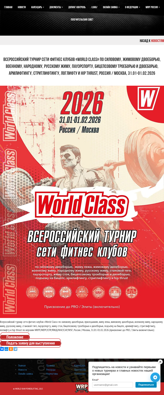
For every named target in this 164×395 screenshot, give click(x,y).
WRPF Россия (152, 7)
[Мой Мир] (6, 349)
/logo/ (94, 7)
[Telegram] (15, 349)
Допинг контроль (77, 7)
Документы (55, 7)
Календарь (36, 7)
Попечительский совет (82, 19)
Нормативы (52, 373)
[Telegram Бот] (155, 377)
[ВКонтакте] (2, 349)
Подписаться (146, 384)
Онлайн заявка (110, 7)
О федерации (132, 7)
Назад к (152, 41)
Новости (22, 7)
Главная (8, 7)
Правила (50, 365)
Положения (80, 373)
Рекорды (50, 369)
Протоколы (80, 369)
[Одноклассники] (11, 349)
